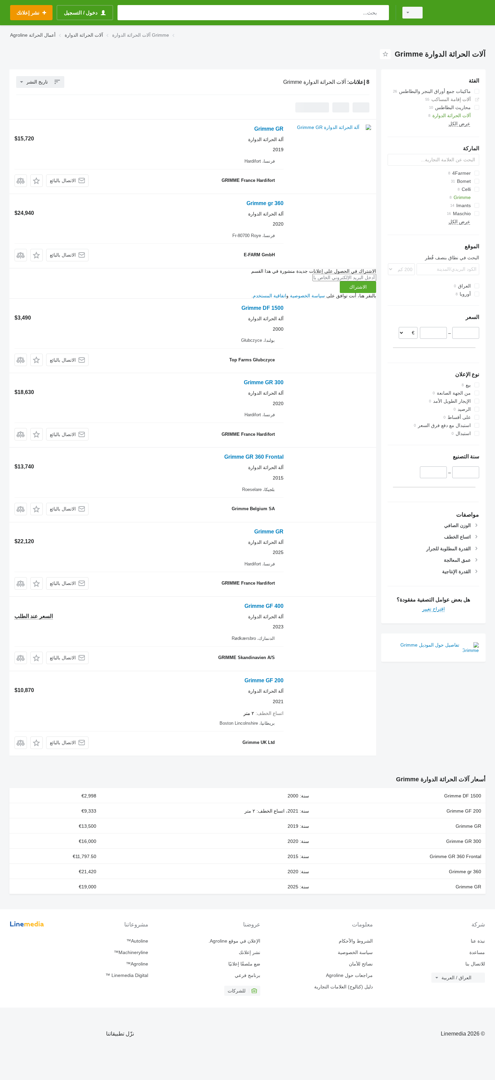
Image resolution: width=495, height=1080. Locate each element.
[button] (36, 180)
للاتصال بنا (475, 964)
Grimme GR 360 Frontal (254, 457)
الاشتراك (358, 287)
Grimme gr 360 (265, 203)
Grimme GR (269, 129)
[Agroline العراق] (458, 13)
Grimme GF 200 (264, 680)
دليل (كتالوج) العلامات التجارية (343, 986)
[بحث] (382, 12)
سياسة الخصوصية (307, 295)
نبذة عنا (478, 941)
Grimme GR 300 (264, 382)
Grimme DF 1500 (262, 308)
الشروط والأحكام (355, 941)
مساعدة (477, 952)
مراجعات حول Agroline (349, 975)
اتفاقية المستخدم (269, 295)
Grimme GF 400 (264, 606)
